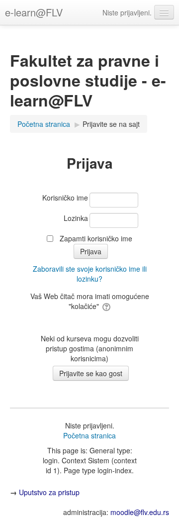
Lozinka (76, 218)
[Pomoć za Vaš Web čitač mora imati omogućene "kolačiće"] (105, 306)
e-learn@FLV (34, 12)
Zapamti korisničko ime (96, 238)
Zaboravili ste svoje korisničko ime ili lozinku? (90, 274)
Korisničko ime (65, 198)
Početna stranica (89, 435)
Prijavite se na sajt (111, 124)
